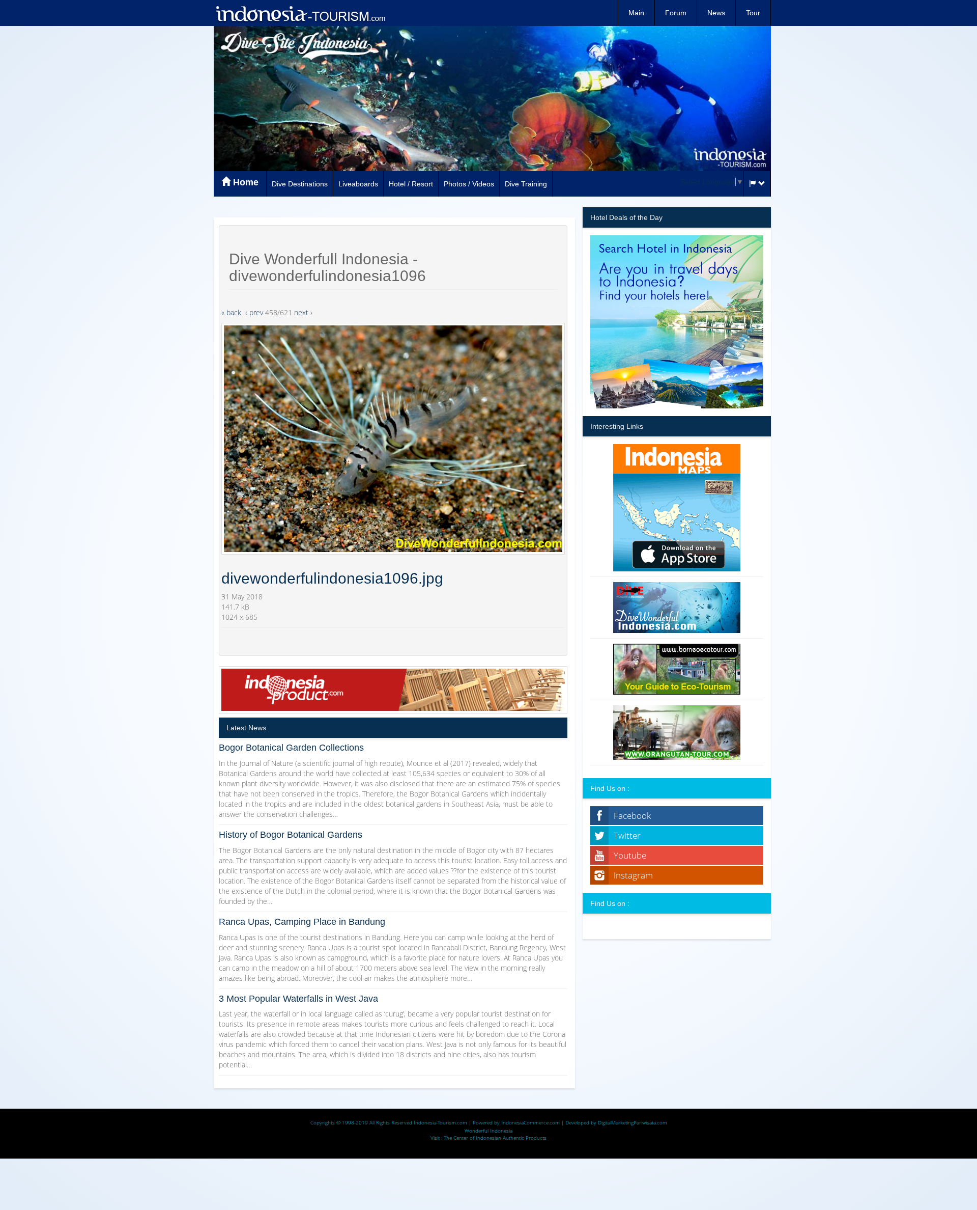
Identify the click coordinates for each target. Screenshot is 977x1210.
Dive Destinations (300, 184)
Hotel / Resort (411, 184)
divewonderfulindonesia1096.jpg (332, 578)
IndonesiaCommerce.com (530, 1122)
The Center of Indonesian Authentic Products (495, 1137)
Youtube (630, 855)
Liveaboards (358, 184)
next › (303, 312)
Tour (753, 13)
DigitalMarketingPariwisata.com (632, 1122)
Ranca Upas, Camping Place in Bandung (302, 922)
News (716, 13)
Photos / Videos (469, 184)
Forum (675, 13)
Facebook (632, 815)
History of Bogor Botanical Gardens (290, 835)
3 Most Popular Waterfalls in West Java (298, 999)
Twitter (627, 835)
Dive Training (526, 184)
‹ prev (254, 312)
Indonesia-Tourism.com (440, 1122)
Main (636, 13)
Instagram (633, 875)
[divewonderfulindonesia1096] (393, 439)
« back (231, 312)
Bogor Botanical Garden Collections (291, 748)
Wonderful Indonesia (488, 1130)
